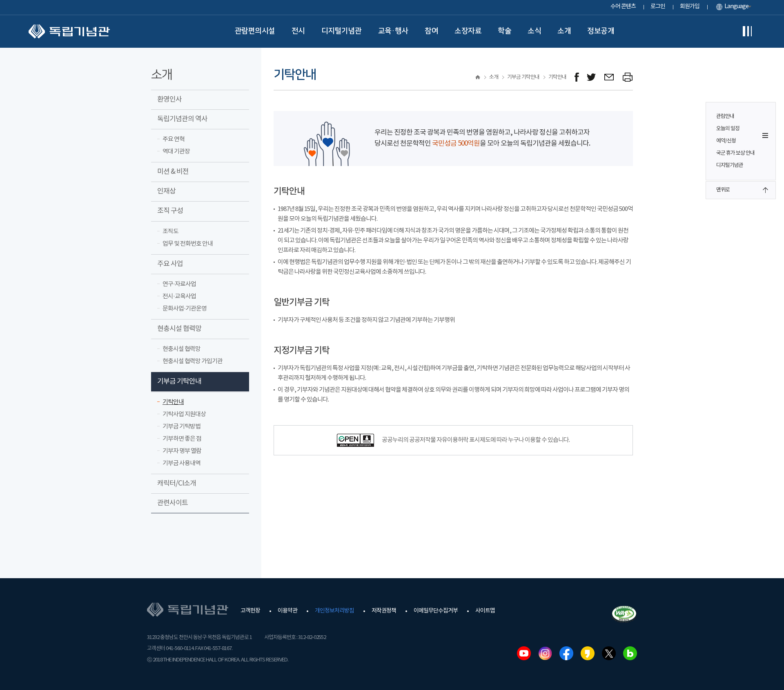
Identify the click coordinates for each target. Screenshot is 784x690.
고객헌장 (250, 611)
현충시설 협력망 (179, 329)
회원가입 (689, 6)
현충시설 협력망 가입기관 (193, 361)
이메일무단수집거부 (436, 611)
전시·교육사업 (179, 296)
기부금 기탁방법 (181, 426)
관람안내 (725, 116)
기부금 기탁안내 (179, 381)
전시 (298, 31)
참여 (431, 31)
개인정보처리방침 (334, 611)
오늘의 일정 (727, 129)
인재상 (166, 191)
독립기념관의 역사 (182, 119)
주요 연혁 (174, 139)
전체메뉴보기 (747, 31)
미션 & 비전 (173, 172)
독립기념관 (69, 31)
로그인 (657, 6)
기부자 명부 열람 (182, 451)
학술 (504, 31)
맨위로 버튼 (765, 190)
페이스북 (566, 653)
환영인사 (169, 99)
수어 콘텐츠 (623, 6)
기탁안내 (173, 402)
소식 (534, 31)
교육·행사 (393, 31)
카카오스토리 (588, 653)
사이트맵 (485, 611)
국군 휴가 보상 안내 (735, 153)
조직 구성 (170, 211)
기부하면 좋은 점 (182, 438)
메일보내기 (609, 77)
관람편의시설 (255, 31)
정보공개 (600, 31)
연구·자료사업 (179, 284)
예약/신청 (726, 141)
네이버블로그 (630, 653)
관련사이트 (172, 503)
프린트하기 (628, 77)
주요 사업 (170, 264)
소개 (564, 31)
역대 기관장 (176, 151)
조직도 (170, 231)
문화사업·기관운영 (185, 308)
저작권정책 (384, 611)
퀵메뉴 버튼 (765, 135)
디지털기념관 (341, 31)
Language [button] (736, 6)
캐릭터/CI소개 (176, 483)
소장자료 (467, 31)
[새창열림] (577, 77)
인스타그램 (545, 653)
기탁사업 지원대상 (184, 414)
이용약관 (287, 611)
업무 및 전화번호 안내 (188, 243)
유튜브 (524, 653)
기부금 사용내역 (181, 463)
